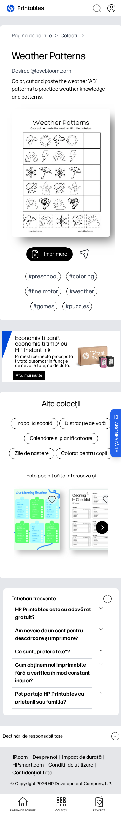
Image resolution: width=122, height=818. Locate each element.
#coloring (81, 276)
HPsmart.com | (30, 765)
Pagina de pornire (32, 36)
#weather (81, 291)
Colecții (70, 36)
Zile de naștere (32, 453)
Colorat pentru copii (84, 453)
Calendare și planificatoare (61, 438)
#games (43, 306)
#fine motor (43, 291)
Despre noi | (47, 757)
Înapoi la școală (34, 423)
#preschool (43, 276)
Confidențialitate (32, 773)
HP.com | (21, 757)
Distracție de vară (85, 423)
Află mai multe (29, 375)
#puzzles (77, 306)
